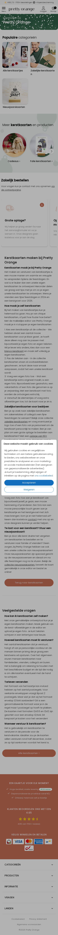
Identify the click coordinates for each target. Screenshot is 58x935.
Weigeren (29, 489)
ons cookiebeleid (44, 475)
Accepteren (29, 482)
